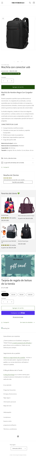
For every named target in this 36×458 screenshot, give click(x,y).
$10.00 (5, 294)
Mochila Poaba (4, 215)
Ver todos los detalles (26, 322)
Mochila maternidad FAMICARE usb (8, 241)
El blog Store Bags (8, 374)
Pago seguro (6, 398)
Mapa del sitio (7, 405)
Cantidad (3, 77)
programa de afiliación (9, 425)
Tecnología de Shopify (22, 454)
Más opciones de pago (18, 317)
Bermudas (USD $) (17, 448)
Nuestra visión (7, 421)
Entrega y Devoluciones (10, 394)
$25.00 (13, 294)
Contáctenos (7, 417)
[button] (2, 3)
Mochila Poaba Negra (23, 241)
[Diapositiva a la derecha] (22, 61)
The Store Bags (15, 454)
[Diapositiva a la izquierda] (14, 61)
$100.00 (30, 294)
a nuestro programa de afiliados (21, 343)
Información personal (9, 402)
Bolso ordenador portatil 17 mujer (26, 215)
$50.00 (21, 294)
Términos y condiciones (10, 429)
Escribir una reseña (18, 182)
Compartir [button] (6, 167)
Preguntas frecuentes (9, 390)
